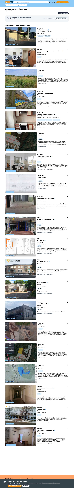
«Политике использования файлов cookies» (51, 483)
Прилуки (39, 200)
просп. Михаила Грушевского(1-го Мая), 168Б (50, 51)
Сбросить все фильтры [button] (48, 18)
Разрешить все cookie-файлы (15, 485)
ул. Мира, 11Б (41, 240)
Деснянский (43, 115)
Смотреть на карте (64, 13)
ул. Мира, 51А (41, 409)
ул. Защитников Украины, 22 (45, 388)
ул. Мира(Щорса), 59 (43, 261)
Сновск (38, 410)
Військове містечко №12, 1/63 (45, 198)
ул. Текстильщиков (42, 30)
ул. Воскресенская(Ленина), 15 (46, 93)
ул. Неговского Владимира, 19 (45, 430)
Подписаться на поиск (61, 18)
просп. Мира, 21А (42, 282)
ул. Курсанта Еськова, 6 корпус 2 (46, 114)
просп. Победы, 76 (42, 303)
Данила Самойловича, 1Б (44, 156)
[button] (55, 2)
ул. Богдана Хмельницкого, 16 (45, 219)
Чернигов (49, 31)
